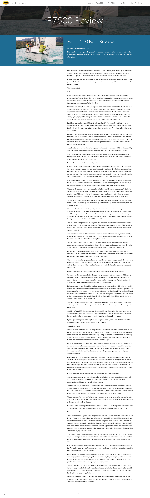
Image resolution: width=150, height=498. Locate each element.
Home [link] (89, 3)
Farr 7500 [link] (111, 3)
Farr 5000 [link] (123, 3)
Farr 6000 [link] (99, 3)
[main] (75, 20)
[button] (147, 2)
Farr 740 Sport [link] (136, 3)
